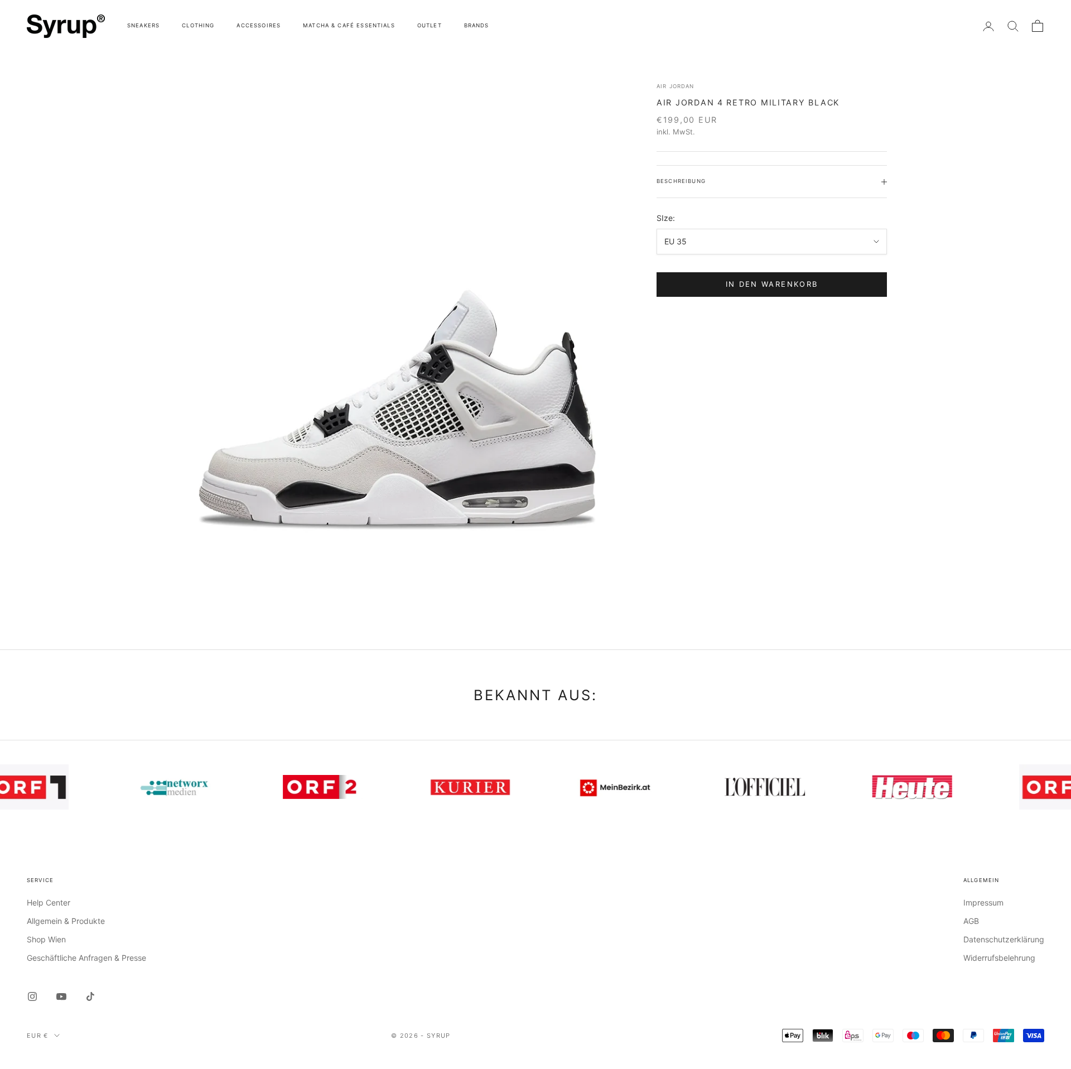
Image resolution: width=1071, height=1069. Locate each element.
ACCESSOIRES (259, 25)
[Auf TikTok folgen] (90, 996)
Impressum (983, 902)
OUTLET (429, 25)
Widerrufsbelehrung (999, 957)
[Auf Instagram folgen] (32, 996)
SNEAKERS (143, 25)
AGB (971, 921)
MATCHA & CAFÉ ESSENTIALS (349, 25)
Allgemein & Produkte (66, 921)
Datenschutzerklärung (1003, 939)
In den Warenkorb (772, 284)
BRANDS (476, 25)
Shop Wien (46, 939)
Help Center (48, 902)
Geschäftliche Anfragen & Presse (86, 957)
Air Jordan (675, 86)
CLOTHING (198, 25)
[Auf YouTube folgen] (61, 996)
